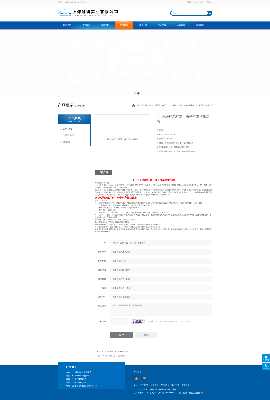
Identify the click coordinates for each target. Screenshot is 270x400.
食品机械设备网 (196, 393)
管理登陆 (186, 385)
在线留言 (199, 2)
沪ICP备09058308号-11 (167, 393)
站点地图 (172, 389)
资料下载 (162, 25)
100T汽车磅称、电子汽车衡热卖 (113, 356)
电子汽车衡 (166, 105)
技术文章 (143, 25)
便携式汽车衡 (69, 135)
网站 (136, 385)
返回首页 (190, 2)
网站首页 (67, 25)
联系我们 (208, 2)
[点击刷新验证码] (138, 321)
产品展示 (124, 25)
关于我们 (86, 25)
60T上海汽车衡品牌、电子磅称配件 (115, 352)
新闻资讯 (105, 25)
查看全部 (67, 142)
